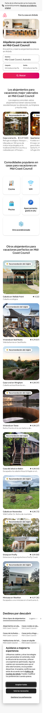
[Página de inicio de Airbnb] (5, 15)
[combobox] (21, 59)
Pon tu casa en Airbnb (28, 15)
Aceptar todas (21, 685)
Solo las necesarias (21, 691)
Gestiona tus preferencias (21, 697)
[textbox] (12, 68)
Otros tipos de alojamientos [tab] (14, 618)
